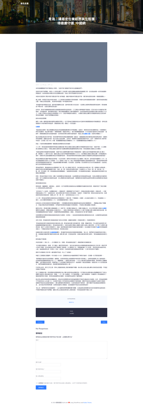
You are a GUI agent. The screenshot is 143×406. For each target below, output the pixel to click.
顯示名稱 (39, 362)
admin (37, 84)
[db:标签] (72, 313)
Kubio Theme (87, 402)
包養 (98, 227)
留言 (37, 340)
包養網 (38, 126)
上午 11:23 (50, 84)
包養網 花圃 (86, 133)
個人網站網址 (40, 376)
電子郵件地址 (40, 369)
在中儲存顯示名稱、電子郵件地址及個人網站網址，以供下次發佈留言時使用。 (63, 383)
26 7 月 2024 (43, 84)
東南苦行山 (71, 302)
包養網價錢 (53, 232)
